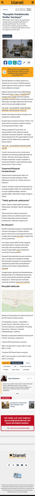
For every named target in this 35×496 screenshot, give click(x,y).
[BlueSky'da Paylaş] (19, 63)
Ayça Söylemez (14, 378)
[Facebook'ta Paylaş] (5, 63)
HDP (23, 92)
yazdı (18, 250)
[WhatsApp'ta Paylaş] (15, 63)
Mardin (28, 92)
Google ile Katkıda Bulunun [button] (19, 428)
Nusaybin (23, 94)
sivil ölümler (26, 369)
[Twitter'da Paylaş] (10, 63)
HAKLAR (5, 9)
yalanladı (5, 268)
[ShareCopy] (24, 63)
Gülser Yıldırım (15, 94)
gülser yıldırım (15, 369)
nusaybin (5, 369)
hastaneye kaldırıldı (23, 282)
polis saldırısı (6, 366)
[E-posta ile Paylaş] (29, 63)
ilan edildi (19, 236)
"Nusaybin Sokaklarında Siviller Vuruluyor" (15, 16)
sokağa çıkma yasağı (9, 97)
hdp (15, 366)
